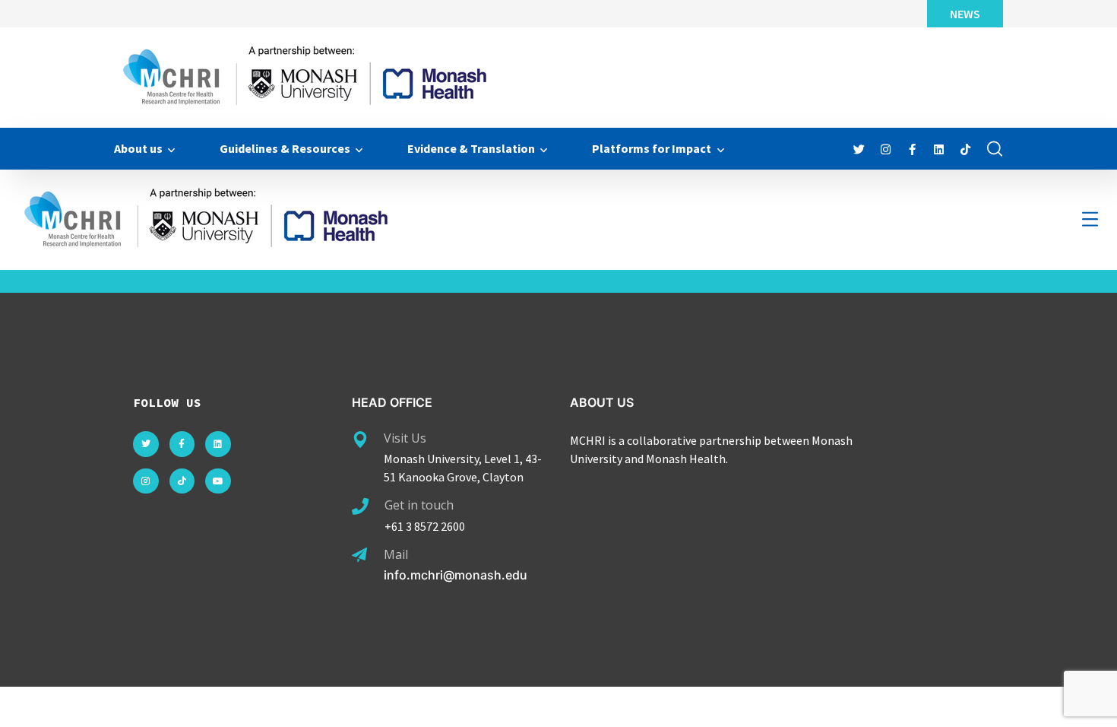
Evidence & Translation (471, 148)
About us (138, 148)
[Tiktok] (182, 481)
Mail (396, 554)
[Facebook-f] (182, 444)
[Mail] (359, 555)
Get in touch (419, 505)
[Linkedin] (218, 444)
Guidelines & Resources (285, 148)
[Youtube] (218, 481)
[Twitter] (146, 444)
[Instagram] (146, 481)
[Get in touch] (360, 506)
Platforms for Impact (651, 148)
